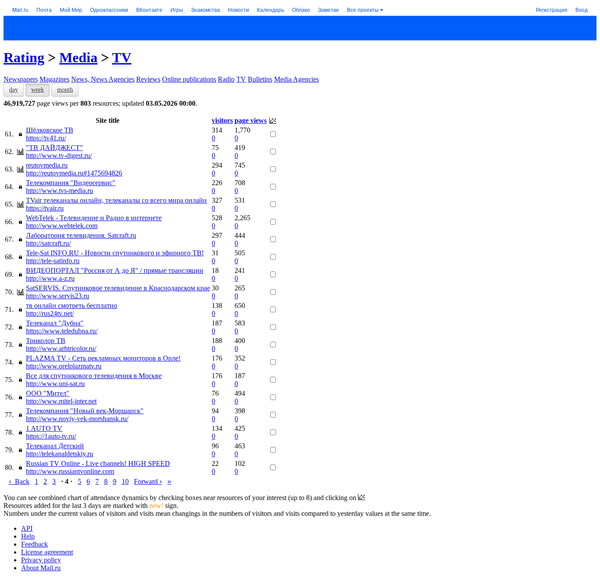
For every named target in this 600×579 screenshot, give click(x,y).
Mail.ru (20, 9)
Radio (226, 79)
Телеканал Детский (55, 446)
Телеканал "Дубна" (54, 323)
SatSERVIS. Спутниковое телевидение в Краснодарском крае (118, 288)
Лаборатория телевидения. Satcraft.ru (81, 235)
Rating (24, 57)
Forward (148, 481)
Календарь (270, 9)
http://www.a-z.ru (50, 278)
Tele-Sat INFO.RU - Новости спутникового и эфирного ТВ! (115, 253)
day (13, 89)
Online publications (189, 79)
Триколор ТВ (45, 340)
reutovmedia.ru (47, 165)
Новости (238, 9)
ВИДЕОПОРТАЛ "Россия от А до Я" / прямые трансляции (114, 270)
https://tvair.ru (45, 208)
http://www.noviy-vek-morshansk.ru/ (77, 418)
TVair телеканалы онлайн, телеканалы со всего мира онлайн (116, 200)
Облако (301, 9)
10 (125, 481)
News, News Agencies (102, 79)
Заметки (328, 9)
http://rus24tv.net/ (50, 313)
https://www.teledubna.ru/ (62, 331)
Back (19, 481)
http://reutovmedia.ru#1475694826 (74, 173)
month (65, 89)
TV (121, 57)
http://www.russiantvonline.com (70, 471)
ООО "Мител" (47, 393)
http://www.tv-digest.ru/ (59, 155)
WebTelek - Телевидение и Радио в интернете (94, 218)
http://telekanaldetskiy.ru (59, 453)
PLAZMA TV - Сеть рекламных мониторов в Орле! (103, 358)
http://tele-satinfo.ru (53, 260)
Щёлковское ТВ (49, 130)
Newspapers (21, 79)
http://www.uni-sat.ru (55, 383)
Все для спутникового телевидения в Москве (94, 375)
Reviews (148, 79)
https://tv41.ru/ (46, 138)
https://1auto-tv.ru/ (51, 436)
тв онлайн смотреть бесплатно (71, 305)
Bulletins (260, 79)
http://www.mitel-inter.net (61, 401)
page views (251, 120)
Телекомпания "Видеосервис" (71, 182)
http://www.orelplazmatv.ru (63, 366)
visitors (222, 120)
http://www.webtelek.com (62, 225)
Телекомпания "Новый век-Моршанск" (85, 411)
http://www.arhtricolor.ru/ (61, 348)
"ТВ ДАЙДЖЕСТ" (54, 147)
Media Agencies (296, 79)
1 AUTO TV (44, 428)
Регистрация (551, 9)
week (37, 89)
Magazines (54, 79)
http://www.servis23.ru (57, 296)
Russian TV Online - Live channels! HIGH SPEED (98, 463)
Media (78, 57)
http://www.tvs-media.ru (59, 190)
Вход (581, 9)
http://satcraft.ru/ (48, 243)
